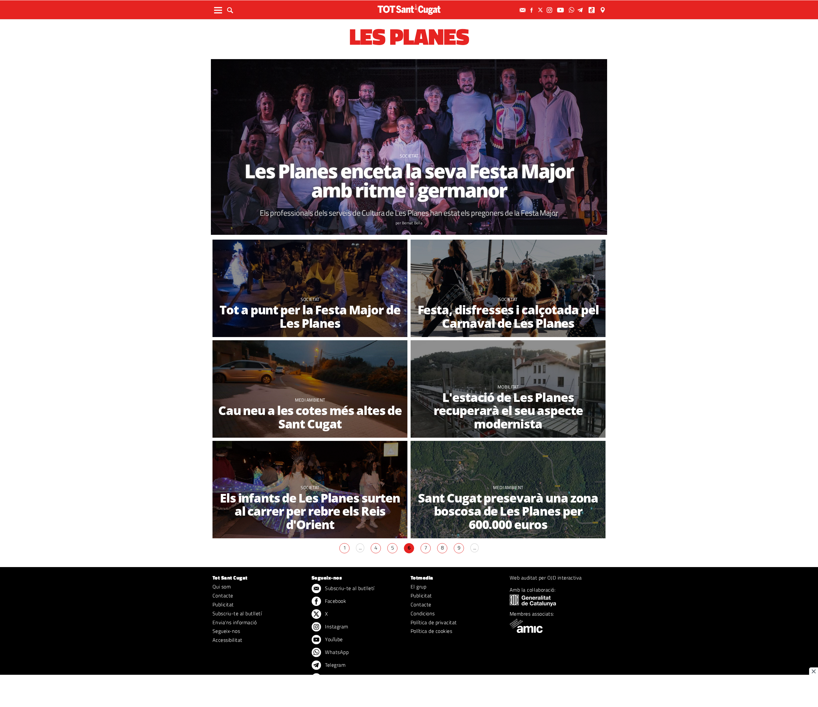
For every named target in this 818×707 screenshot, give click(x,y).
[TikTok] (592, 10)
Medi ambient (310, 399)
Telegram (334, 665)
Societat (409, 155)
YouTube (333, 639)
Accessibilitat (227, 640)
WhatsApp (336, 652)
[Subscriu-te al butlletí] (523, 10)
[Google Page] (603, 10)
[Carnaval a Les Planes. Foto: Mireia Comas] (508, 288)
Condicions (423, 613)
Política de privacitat (434, 622)
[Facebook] (532, 10)
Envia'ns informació (234, 622)
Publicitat (223, 604)
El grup (418, 586)
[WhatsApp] (572, 10)
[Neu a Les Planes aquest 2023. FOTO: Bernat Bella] (309, 389)
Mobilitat (508, 386)
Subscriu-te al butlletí (237, 613)
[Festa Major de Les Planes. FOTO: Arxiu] (309, 288)
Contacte (222, 595)
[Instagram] (550, 10)
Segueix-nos (226, 631)
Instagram (336, 626)
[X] (541, 10)
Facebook (335, 601)
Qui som (221, 586)
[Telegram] (581, 10)
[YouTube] (561, 10)
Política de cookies (431, 631)
